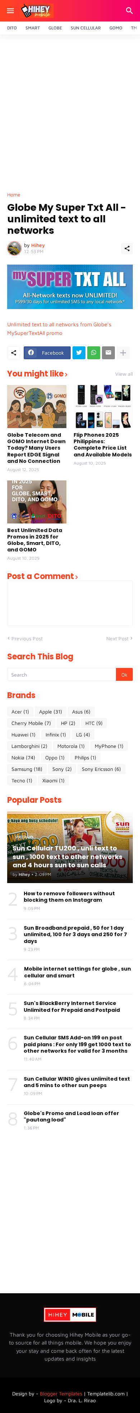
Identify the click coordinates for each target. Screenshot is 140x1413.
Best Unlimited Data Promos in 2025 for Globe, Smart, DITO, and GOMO (34, 540)
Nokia (23, 757)
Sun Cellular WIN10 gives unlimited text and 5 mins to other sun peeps (77, 1082)
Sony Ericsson (101, 769)
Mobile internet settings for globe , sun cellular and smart (77, 972)
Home (13, 194)
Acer (20, 711)
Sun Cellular (86, 27)
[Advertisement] (70, 115)
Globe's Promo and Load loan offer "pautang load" (71, 1116)
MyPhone (109, 746)
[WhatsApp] (93, 352)
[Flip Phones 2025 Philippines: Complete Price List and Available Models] (103, 406)
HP (68, 723)
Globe (55, 27)
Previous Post (27, 638)
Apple (50, 711)
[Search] (130, 11)
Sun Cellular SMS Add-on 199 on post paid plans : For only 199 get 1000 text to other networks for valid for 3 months (77, 1044)
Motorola (71, 746)
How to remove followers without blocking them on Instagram (69, 896)
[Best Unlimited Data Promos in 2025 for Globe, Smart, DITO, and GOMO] (36, 501)
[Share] (127, 248)
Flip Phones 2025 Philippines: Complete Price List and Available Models (103, 445)
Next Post (117, 638)
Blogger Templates (61, 1393)
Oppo (55, 757)
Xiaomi (53, 780)
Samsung (26, 769)
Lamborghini (29, 746)
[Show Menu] (10, 11)
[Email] (108, 352)
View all (124, 373)
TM (134, 27)
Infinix (56, 734)
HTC (94, 723)
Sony (62, 769)
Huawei (23, 734)
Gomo (115, 27)
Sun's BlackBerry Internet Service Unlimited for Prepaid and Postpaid (72, 1006)
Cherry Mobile (31, 723)
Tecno (21, 780)
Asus (81, 711)
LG (83, 734)
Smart (32, 27)
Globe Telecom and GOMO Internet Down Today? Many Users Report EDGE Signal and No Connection (36, 448)
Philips (85, 757)
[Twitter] (79, 352)
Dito (12, 27)
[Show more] (123, 352)
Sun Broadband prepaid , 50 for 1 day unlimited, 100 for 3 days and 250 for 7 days (75, 934)
